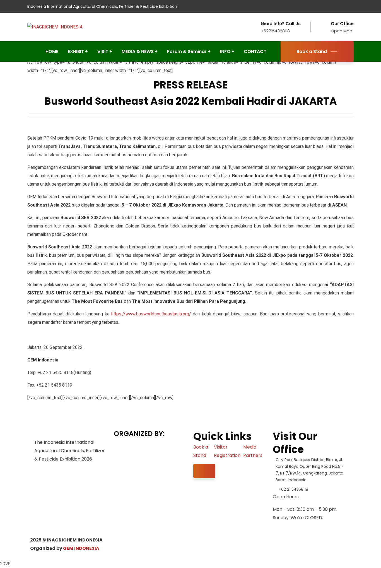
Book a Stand (311, 51)
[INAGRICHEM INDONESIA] (55, 27)
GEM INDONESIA (81, 548)
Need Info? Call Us (281, 24)
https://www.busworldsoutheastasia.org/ (151, 314)
